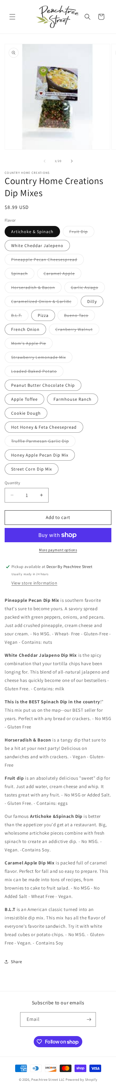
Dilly (92, 301)
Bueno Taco (79, 316)
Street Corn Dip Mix (31, 469)
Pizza (43, 315)
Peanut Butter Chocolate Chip (43, 385)
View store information (34, 583)
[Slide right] (72, 161)
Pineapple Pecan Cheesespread (47, 260)
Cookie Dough (26, 413)
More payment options (58, 550)
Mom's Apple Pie (32, 344)
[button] (12, 17)
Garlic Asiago (88, 288)
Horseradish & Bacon (36, 288)
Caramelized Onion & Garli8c (44, 302)
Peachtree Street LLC (48, 1079)
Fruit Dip (81, 232)
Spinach (22, 274)
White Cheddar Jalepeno (37, 245)
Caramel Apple (62, 274)
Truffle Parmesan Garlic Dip (43, 442)
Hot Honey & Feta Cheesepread (44, 427)
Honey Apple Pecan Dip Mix (39, 455)
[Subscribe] (89, 1019)
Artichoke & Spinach (32, 231)
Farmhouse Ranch (73, 399)
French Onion (25, 329)
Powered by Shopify (81, 1079)
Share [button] (16, 961)
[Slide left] (44, 161)
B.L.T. (19, 316)
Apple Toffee (24, 399)
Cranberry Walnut (77, 330)
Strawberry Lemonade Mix (41, 358)
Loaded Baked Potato (37, 372)
